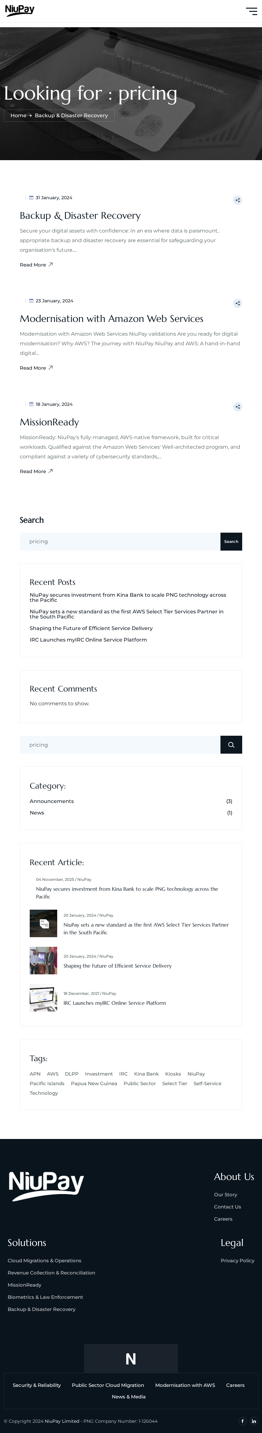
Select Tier (174, 1083)
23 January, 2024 (54, 301)
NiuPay (196, 1073)
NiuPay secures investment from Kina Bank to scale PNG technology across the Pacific (128, 598)
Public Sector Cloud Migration (108, 1385)
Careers (223, 1219)
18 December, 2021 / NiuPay (90, 993)
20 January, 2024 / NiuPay (88, 915)
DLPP (72, 1073)
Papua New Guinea (94, 1083)
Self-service (207, 1083)
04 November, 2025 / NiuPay (63, 879)
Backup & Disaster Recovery (80, 215)
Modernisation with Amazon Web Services (112, 318)
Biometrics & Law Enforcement (45, 1297)
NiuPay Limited (62, 1421)
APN (35, 1073)
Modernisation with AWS (185, 1385)
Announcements (52, 801)
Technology (44, 1093)
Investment (99, 1073)
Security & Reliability (37, 1385)
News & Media (129, 1396)
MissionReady (49, 422)
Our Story (225, 1194)
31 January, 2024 (54, 197)
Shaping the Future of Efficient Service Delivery (91, 628)
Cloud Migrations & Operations (44, 1260)
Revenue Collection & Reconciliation (51, 1273)
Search (32, 520)
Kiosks (173, 1073)
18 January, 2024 (54, 404)
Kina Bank (146, 1073)
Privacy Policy (237, 1260)
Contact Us (227, 1207)
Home (19, 115)
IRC (123, 1073)
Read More (33, 265)
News (37, 812)
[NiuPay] (20, 11)
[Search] (231, 745)
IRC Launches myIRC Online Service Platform (88, 640)
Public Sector (140, 1083)
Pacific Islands (47, 1083)
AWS (52, 1073)
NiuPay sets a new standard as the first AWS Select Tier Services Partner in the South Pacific (127, 614)
